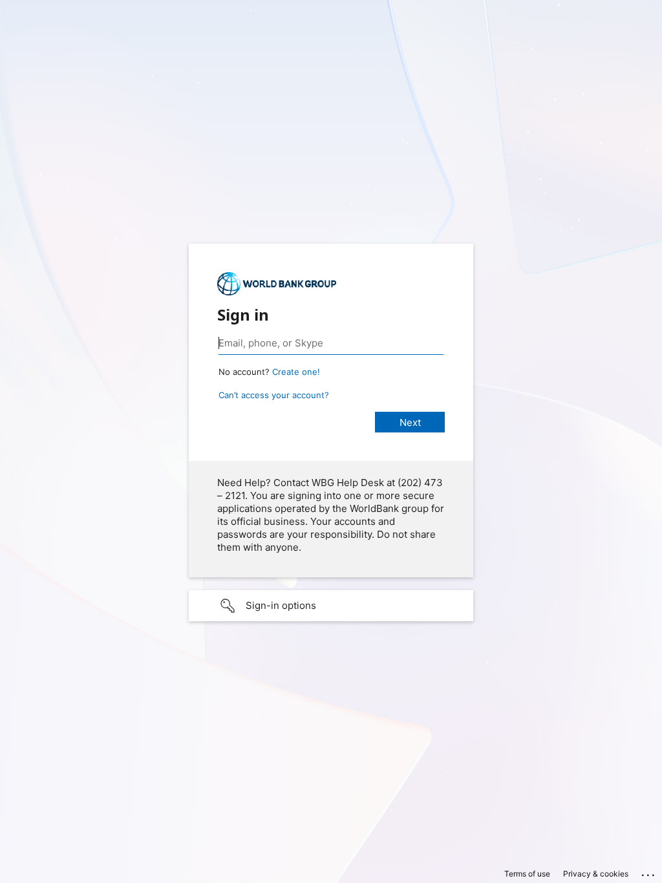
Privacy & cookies (595, 873)
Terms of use (527, 873)
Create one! (296, 372)
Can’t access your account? (274, 395)
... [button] (649, 872)
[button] (331, 605)
